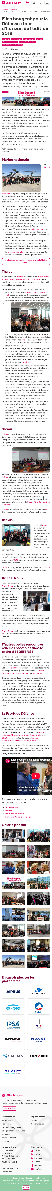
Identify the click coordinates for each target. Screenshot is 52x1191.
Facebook (38, 1165)
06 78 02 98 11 (11, 1162)
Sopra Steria (35, 735)
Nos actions (7, 1124)
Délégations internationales (13, 1131)
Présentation (7, 1120)
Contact (34, 1120)
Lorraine (8, 810)
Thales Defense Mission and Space (24, 279)
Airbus (44, 525)
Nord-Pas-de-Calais (14, 813)
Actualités (14, 9)
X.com (37, 1162)
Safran (5, 434)
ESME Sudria (7, 673)
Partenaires (6, 1134)
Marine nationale (37, 229)
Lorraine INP (38, 673)
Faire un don (7, 1172)
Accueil (5, 9)
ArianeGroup (7, 586)
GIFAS (47, 509)
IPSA (15, 673)
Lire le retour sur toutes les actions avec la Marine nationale (26, 261)
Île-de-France (11, 807)
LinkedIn (37, 1154)
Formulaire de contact (11, 1168)
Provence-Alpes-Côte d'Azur (18, 817)
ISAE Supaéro (23, 673)
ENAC (16, 560)
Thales (20, 276)
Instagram (38, 1158)
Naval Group (15, 668)
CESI (40, 670)
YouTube (38, 1169)
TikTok (37, 1151)
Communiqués (37, 1124)
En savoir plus (9, 1108)
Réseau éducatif (9, 1138)
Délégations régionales (11, 1127)
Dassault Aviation (22, 740)
